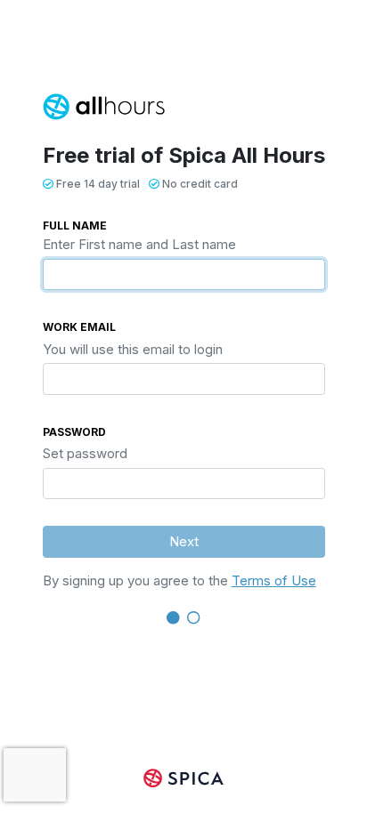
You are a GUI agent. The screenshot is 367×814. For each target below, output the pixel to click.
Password (74, 432)
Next (184, 541)
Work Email (79, 327)
